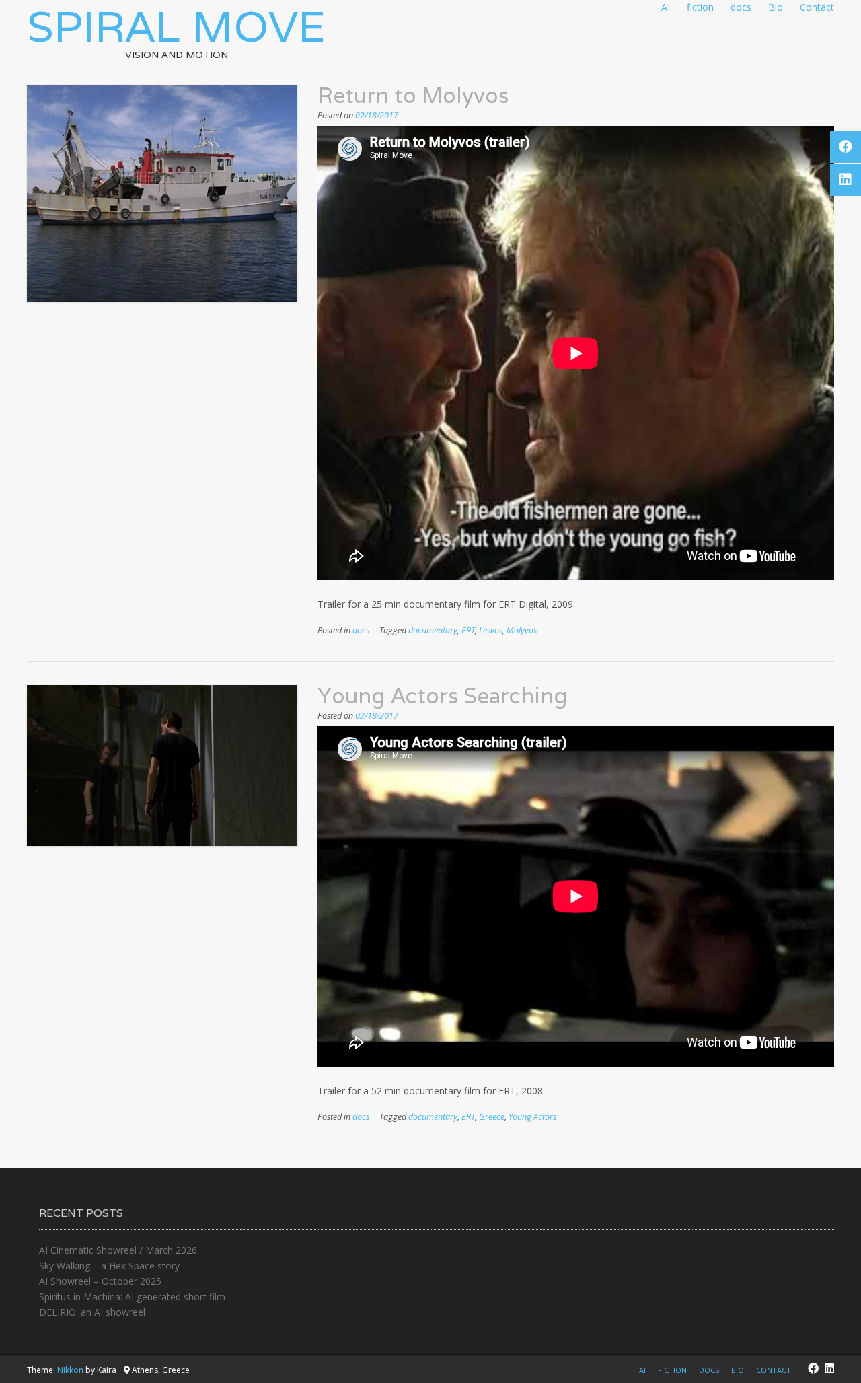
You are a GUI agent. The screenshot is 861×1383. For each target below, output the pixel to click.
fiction (700, 7)
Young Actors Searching (442, 695)
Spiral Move (176, 26)
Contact (817, 7)
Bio (775, 7)
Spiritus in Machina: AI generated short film (132, 1296)
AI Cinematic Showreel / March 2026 (118, 1250)
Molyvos (522, 630)
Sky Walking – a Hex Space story (109, 1265)
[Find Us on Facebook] (813, 1368)
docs (741, 7)
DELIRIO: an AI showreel (92, 1312)
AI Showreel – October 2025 (100, 1281)
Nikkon (70, 1370)
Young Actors (532, 1117)
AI (665, 7)
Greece (491, 1117)
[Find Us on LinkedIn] (829, 1368)
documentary (432, 630)
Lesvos (490, 630)
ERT (468, 630)
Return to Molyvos (413, 95)
